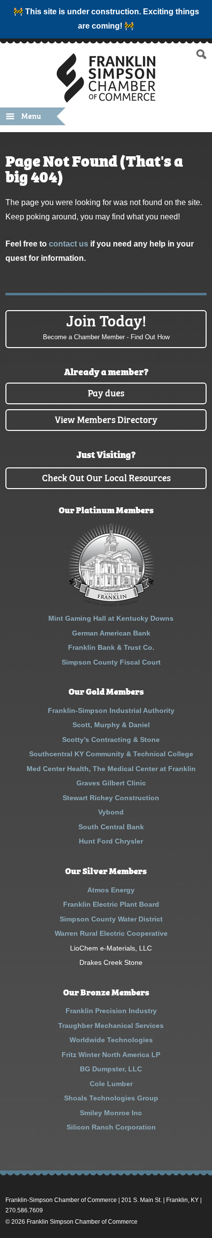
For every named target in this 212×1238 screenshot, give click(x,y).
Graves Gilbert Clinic (111, 783)
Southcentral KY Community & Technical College (111, 754)
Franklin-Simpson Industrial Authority (111, 710)
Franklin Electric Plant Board (111, 904)
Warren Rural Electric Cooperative (111, 933)
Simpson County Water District (111, 919)
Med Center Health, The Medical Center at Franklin (111, 769)
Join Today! (106, 325)
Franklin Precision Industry (111, 1011)
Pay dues (106, 392)
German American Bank (111, 633)
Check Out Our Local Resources (106, 477)
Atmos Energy (111, 890)
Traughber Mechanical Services (111, 1025)
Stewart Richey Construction (111, 798)
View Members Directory (106, 419)
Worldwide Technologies (111, 1040)
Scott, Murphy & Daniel (111, 725)
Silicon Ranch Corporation (111, 1127)
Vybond (111, 812)
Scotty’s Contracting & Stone (111, 739)
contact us (68, 244)
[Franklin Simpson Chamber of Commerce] (106, 98)
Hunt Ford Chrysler (111, 841)
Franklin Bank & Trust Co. (111, 647)
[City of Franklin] (111, 604)
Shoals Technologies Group (111, 1098)
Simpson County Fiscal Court (111, 662)
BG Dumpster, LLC (111, 1069)
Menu (31, 115)
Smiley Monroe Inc (111, 1113)
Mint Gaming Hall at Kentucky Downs (111, 618)
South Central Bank (111, 827)
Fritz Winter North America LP (111, 1055)
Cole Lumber (111, 1084)
